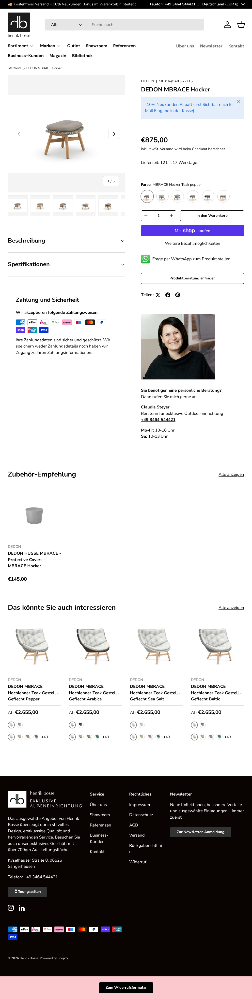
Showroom (96, 45)
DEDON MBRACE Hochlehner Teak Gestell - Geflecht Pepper (33, 693)
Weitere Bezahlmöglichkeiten (192, 243)
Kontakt (236, 46)
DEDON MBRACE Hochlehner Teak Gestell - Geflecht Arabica (94, 693)
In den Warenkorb (212, 215)
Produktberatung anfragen (193, 278)
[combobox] (124, 24)
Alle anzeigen (231, 474)
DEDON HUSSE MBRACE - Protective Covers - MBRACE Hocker (34, 559)
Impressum (139, 805)
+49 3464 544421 (41, 877)
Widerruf (137, 862)
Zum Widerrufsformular (126, 987)
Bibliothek (82, 55)
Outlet (73, 45)
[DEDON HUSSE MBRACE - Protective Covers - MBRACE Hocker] (34, 513)
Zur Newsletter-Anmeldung (200, 831)
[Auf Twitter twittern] (158, 295)
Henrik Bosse (29, 958)
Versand (166, 148)
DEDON (147, 81)
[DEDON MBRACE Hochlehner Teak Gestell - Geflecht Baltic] (217, 646)
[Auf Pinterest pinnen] (178, 295)
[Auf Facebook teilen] (168, 295)
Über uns (185, 46)
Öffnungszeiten (28, 891)
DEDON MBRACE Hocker (44, 68)
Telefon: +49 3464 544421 (172, 4)
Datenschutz (141, 815)
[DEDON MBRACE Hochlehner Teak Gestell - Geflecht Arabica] (95, 646)
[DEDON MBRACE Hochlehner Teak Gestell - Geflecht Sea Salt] (156, 646)
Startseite (14, 68)
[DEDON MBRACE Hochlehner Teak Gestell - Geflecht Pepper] (34, 646)
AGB (133, 825)
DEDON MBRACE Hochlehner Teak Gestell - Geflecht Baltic (216, 693)
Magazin (57, 55)
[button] (241, 24)
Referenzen (124, 45)
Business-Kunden (26, 55)
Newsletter (211, 46)
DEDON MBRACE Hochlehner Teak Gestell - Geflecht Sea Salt (155, 693)
